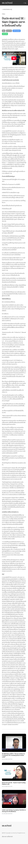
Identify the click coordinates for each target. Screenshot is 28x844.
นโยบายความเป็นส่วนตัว (7, 837)
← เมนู (24, 3)
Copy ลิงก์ (9, 30)
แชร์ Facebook (16, 30)
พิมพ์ (4, 30)
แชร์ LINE (5, 33)
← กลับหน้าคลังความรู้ (7, 9)
